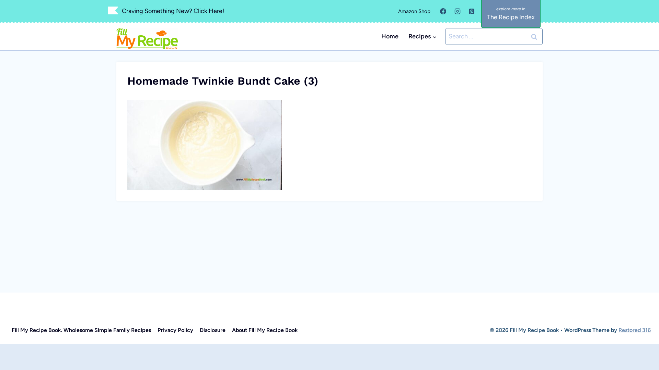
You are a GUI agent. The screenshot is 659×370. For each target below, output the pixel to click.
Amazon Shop (414, 11)
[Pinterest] (471, 11)
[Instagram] (457, 11)
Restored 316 (634, 330)
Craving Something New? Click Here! (173, 11)
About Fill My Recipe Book (265, 330)
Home (389, 36)
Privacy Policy (175, 330)
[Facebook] (443, 11)
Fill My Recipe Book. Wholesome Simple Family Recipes (81, 330)
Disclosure (213, 330)
